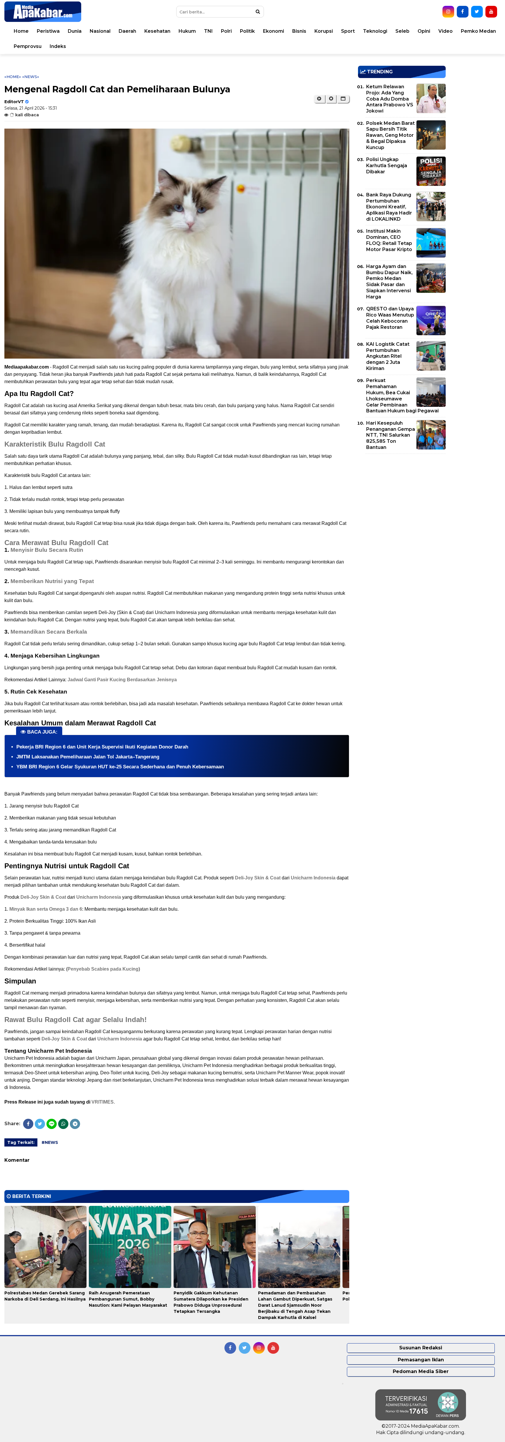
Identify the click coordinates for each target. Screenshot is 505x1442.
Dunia (75, 31)
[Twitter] (40, 1124)
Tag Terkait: (20, 1142)
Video (445, 31)
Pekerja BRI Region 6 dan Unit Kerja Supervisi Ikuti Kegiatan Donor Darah (102, 747)
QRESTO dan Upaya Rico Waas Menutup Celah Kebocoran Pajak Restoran (390, 318)
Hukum (187, 31)
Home (21, 31)
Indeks (58, 46)
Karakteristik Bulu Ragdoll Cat (54, 444)
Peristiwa (48, 31)
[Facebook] (28, 1124)
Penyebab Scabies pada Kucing (103, 968)
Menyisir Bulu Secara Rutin (47, 550)
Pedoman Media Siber (421, 1371)
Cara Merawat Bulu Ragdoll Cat (56, 543)
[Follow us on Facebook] (462, 12)
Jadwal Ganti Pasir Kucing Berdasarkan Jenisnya (121, 679)
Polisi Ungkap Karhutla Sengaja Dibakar (386, 165)
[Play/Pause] (319, 99)
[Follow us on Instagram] (448, 12)
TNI (208, 31)
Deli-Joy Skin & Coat (258, 877)
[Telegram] (75, 1124)
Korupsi (323, 31)
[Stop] (331, 99)
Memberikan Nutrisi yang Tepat (52, 581)
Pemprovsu (27, 46)
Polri (226, 31)
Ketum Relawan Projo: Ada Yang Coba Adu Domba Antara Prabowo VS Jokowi (389, 99)
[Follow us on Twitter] (477, 12)
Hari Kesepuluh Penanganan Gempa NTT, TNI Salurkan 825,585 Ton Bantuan (390, 435)
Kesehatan (157, 31)
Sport (348, 31)
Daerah (127, 31)
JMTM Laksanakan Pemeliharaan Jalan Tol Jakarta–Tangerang (87, 757)
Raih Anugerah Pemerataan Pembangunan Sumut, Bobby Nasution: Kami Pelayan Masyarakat (128, 1299)
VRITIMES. (103, 1101)
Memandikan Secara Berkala (49, 632)
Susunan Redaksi (420, 1348)
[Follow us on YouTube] (491, 12)
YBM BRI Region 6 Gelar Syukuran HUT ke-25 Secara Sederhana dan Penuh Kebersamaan (120, 767)
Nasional (100, 31)
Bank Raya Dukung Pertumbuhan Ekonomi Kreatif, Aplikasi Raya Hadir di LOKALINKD (389, 207)
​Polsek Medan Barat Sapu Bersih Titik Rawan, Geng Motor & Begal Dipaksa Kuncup (390, 135)
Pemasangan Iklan (421, 1360)
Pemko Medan (478, 31)
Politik (247, 31)
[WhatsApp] (63, 1124)
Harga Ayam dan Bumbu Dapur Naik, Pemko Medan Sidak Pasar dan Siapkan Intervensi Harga (389, 282)
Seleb (402, 31)
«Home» (12, 76)
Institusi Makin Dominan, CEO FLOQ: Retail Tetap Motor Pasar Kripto (389, 240)
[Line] (51, 1124)
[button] (343, 99)
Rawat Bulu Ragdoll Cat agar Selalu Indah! (75, 1019)
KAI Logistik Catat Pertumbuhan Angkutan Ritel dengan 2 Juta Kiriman (387, 356)
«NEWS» (30, 76)
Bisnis (299, 31)
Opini (424, 31)
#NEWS (49, 1142)
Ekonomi (273, 31)
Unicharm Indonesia (313, 877)
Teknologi (375, 31)
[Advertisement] (402, 499)
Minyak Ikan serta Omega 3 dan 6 (45, 909)
